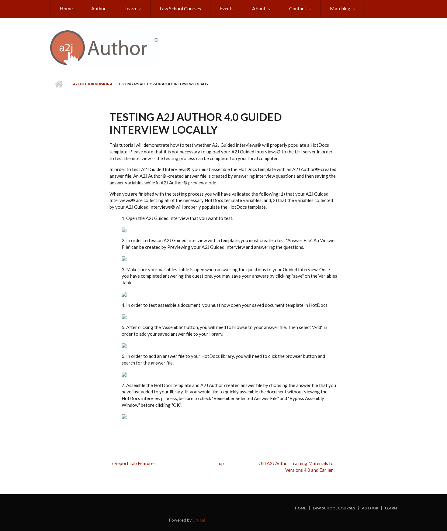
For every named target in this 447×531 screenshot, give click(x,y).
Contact (297, 8)
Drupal (198, 519)
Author (98, 8)
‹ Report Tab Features (134, 463)
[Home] (104, 48)
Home (66, 8)
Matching (340, 8)
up (221, 463)
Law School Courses (180, 8)
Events (227, 8)
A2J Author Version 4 (92, 84)
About (258, 8)
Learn (130, 8)
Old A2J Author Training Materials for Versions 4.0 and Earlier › (296, 467)
